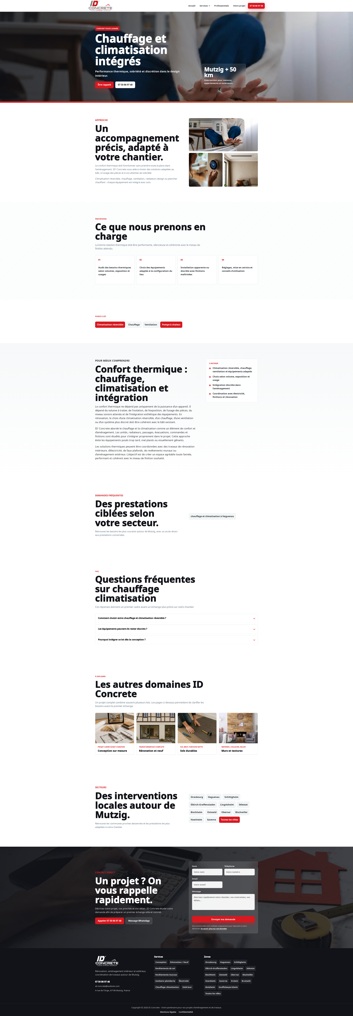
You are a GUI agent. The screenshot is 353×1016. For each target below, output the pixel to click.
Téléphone (229, 866)
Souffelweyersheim (228, 987)
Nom (194, 866)
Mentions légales (168, 1012)
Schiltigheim (231, 797)
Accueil (191, 5)
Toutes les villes (229, 819)
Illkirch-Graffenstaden (203, 804)
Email (194, 878)
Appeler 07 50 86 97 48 (109, 920)
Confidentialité (186, 1012)
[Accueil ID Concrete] (100, 5)
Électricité (184, 981)
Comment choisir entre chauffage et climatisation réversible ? (132, 618)
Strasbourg (197, 797)
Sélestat (243, 804)
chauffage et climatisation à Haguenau (212, 516)
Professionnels (221, 5)
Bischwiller (241, 812)
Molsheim (210, 987)
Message (196, 891)
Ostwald (211, 812)
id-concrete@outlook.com (107, 986)
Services (204, 5)
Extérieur (187, 987)
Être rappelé (104, 84)
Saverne (211, 819)
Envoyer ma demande (223, 919)
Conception (160, 962)
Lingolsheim (227, 804)
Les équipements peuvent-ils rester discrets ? (122, 628)
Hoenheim (196, 819)
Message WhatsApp (139, 920)
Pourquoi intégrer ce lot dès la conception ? (122, 639)
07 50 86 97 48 (256, 5)
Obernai (225, 812)
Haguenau (214, 797)
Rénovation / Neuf (179, 962)
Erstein (234, 981)
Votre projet (239, 5)
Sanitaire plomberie (165, 981)
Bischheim (196, 812)
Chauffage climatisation (167, 987)
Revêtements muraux (166, 974)
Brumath (246, 981)
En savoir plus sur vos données (214, 928)
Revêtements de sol (165, 968)
